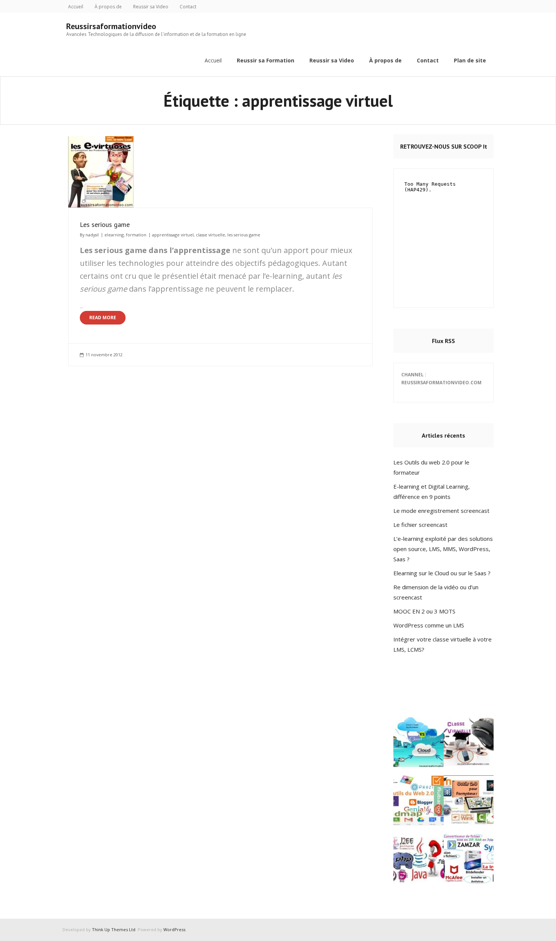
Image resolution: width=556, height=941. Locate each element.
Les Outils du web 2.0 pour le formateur (431, 467)
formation (136, 235)
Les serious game (105, 224)
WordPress (174, 929)
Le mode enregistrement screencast (441, 510)
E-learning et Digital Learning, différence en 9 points (431, 491)
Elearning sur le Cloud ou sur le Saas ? (442, 573)
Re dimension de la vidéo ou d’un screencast (435, 592)
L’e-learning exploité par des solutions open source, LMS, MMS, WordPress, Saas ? (443, 549)
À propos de (108, 6)
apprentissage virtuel (173, 235)
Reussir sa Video (150, 6)
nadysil (92, 235)
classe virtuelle (210, 235)
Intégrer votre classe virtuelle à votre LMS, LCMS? (442, 644)
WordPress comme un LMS (428, 625)
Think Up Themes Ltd (113, 929)
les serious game (243, 235)
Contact (188, 6)
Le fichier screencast (420, 524)
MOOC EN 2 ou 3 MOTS (424, 611)
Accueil (75, 6)
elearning (114, 235)
